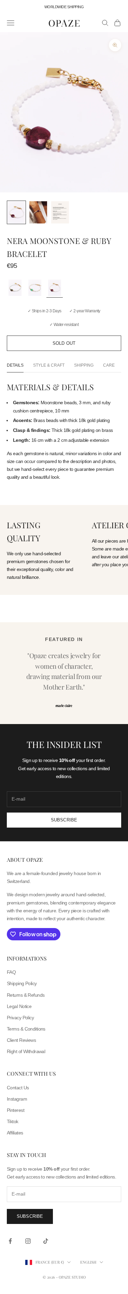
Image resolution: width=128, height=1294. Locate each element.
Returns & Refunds (25, 995)
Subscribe (64, 819)
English (88, 1262)
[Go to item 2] (38, 212)
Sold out (64, 343)
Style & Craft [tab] (49, 365)
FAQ (11, 972)
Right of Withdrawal (26, 1051)
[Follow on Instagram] (28, 1241)
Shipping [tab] (84, 365)
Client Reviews (21, 1040)
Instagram (17, 1099)
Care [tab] (109, 365)
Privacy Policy (20, 1017)
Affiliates (15, 1132)
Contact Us (18, 1087)
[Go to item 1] (16, 212)
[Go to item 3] (60, 212)
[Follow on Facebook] (10, 1241)
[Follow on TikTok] (45, 1241)
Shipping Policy (22, 983)
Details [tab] (15, 365)
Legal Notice (19, 1006)
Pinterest (15, 1110)
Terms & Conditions (26, 1029)
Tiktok (12, 1121)
